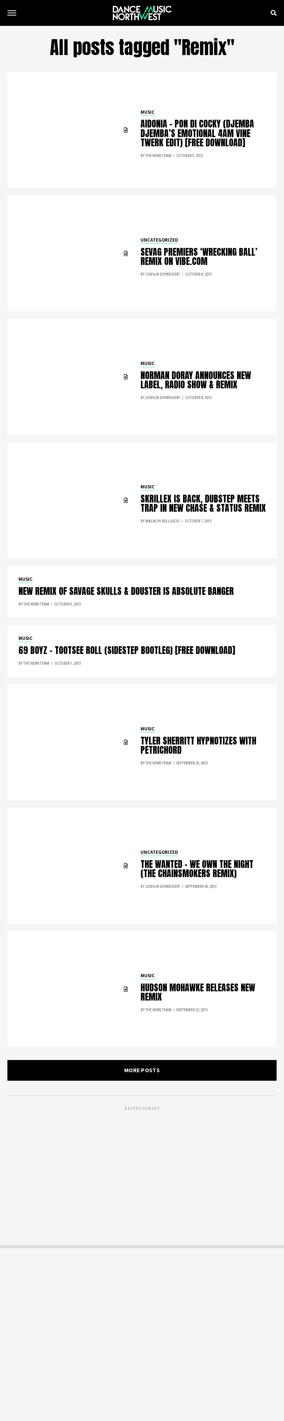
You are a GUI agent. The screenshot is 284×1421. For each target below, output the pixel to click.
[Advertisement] (142, 1164)
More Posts (142, 1070)
